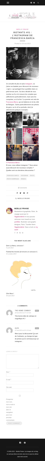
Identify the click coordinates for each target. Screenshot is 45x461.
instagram (24, 175)
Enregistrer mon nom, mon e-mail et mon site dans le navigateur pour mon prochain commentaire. (10, 409)
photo (32, 175)
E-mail (8, 379)
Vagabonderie (19, 216)
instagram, (29, 84)
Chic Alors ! (10, 293)
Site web (9, 387)
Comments (22, 188)
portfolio (17, 222)
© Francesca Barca (12, 162)
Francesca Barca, (12, 102)
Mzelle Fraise (22, 29)
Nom (8, 372)
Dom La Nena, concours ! (15, 245)
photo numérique (13, 178)
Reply (36, 310)
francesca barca (13, 175)
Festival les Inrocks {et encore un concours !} (21, 252)
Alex (17, 328)
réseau (23, 178)
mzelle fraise (24, 198)
